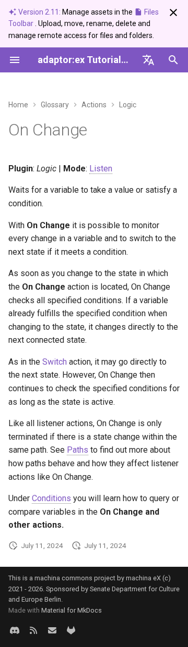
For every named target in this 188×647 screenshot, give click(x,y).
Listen (100, 168)
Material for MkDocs (71, 610)
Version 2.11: (39, 12)
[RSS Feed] (33, 630)
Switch (54, 362)
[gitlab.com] (71, 630)
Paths (77, 450)
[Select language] (148, 59)
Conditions (51, 498)
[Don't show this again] (173, 12)
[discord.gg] (14, 630)
